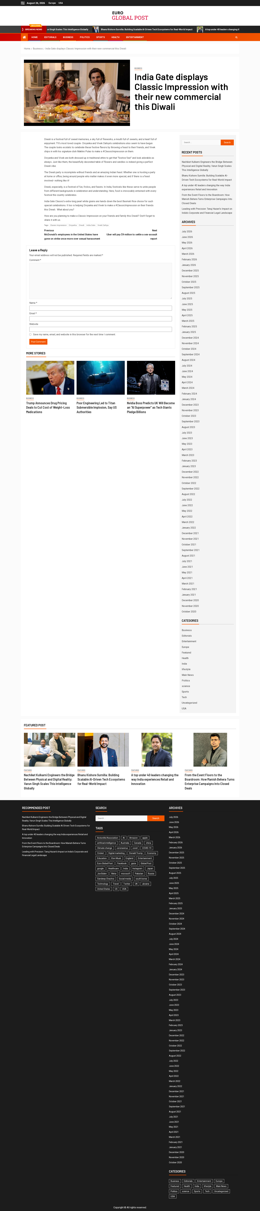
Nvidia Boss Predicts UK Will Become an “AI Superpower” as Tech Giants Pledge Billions (151, 407)
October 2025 (189, 281)
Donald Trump (136, 853)
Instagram (137, 868)
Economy (151, 853)
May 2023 (187, 443)
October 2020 (189, 611)
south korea (141, 879)
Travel (116, 884)
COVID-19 (146, 848)
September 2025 (191, 287)
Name (33, 302)
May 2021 (187, 572)
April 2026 (187, 248)
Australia (125, 843)
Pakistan (139, 873)
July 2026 (187, 231)
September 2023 (191, 421)
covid (135, 848)
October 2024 (189, 348)
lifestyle (186, 669)
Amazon (133, 838)
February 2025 (189, 326)
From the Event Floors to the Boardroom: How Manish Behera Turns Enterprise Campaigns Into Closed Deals (207, 199)
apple (145, 838)
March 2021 (188, 583)
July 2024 (187, 365)
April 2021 (187, 578)
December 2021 (190, 533)
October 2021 (189, 544)
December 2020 (190, 600)
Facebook (122, 863)
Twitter (126, 884)
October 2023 (189, 415)
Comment (35, 260)
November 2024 (190, 343)
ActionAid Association (107, 838)
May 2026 (187, 242)
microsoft (125, 873)
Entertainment (135, 37)
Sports (100, 37)
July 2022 (187, 499)
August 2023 (188, 427)
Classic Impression (58, 225)
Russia (151, 873)
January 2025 (189, 332)
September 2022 (191, 488)
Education (102, 858)
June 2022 (187, 505)
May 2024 (187, 376)
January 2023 (189, 466)
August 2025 (188, 293)
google (100, 868)
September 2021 (191, 550)
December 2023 (190, 404)
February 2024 (189, 393)
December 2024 (190, 337)
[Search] (236, 37)
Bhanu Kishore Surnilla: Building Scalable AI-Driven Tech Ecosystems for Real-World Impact (105, 29)
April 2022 (187, 516)
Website (33, 324)
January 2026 (189, 265)
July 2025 (187, 298)
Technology (102, 884)
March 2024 (188, 388)
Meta (113, 873)
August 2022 (188, 494)
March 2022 (188, 522)
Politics (85, 37)
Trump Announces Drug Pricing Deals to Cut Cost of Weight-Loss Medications (48, 407)
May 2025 (187, 309)
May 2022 (187, 510)
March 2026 (188, 253)
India (184, 663)
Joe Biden (102, 873)
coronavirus (122, 848)
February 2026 (189, 259)
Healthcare (113, 868)
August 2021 (188, 555)
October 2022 (189, 483)
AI (124, 838)
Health (115, 37)
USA (61, 3)
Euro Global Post (105, 863)
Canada (137, 843)
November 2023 (190, 410)
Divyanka (73, 225)
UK (136, 884)
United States (103, 889)
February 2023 (189, 460)
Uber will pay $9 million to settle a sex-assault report (132, 234)
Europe (52, 3)
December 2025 (190, 270)
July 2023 (187, 432)
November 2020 (190, 606)
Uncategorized (189, 702)
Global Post (146, 863)
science (186, 686)
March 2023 (188, 455)
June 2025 (187, 304)
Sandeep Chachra (105, 879)
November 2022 (190, 477)
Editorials (50, 37)
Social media (125, 879)
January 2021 (189, 594)
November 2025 (190, 276)
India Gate (91, 225)
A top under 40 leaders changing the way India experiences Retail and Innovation (203, 29)
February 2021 (189, 589)
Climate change (104, 848)
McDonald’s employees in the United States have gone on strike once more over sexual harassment (72, 234)
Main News (188, 675)
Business (68, 37)
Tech (184, 697)
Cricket (100, 853)
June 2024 (187, 371)
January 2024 (189, 399)
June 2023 (187, 438)
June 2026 (187, 237)
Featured (186, 652)
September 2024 (191, 354)
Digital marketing (116, 853)
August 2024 (188, 360)
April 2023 (187, 449)
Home (34, 37)
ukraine (145, 884)
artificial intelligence (106, 843)
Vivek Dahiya (103, 225)
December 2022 (190, 471)
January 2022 (189, 527)
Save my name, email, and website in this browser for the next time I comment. (74, 334)
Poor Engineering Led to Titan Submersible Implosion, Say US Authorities (97, 407)
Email (33, 313)
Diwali (81, 225)
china (148, 843)
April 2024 (187, 382)
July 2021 (187, 561)
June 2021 (187, 566)
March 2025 (188, 321)
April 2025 (187, 315)
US (116, 889)
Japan (150, 868)
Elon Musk (116, 858)
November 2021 (190, 538)
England (129, 858)
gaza (133, 863)
